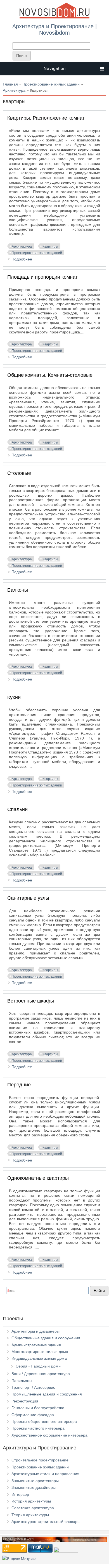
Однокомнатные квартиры (38, 1178)
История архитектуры (31, 1501)
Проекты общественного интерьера (44, 1421)
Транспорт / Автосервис (33, 1387)
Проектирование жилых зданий (51, 84)
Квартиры (50, 246)
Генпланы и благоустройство (37, 1408)
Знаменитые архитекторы (35, 1480)
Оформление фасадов (32, 1415)
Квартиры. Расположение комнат (46, 118)
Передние (19, 1084)
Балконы (17, 590)
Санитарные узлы (28, 898)
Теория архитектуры (30, 1515)
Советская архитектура (32, 1508)
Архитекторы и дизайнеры (35, 1331)
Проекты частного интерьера (38, 1428)
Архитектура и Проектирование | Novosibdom (54, 29)
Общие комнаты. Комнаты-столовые (50, 375)
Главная (10, 84)
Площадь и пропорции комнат (42, 277)
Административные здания (36, 1345)
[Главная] (54, 17)
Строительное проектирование (39, 1460)
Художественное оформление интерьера (49, 1435)
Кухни (14, 697)
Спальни (17, 809)
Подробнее (21, 259)
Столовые (19, 473)
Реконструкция (24, 1401)
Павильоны (21, 1380)
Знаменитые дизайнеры (33, 1487)
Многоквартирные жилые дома (39, 1351)
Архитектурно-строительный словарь (45, 1521)
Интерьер (20, 1494)
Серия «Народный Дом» (38, 1366)
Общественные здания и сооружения (45, 1338)
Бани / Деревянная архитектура (40, 1373)
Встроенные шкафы (30, 1001)
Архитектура (14, 90)
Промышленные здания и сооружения (46, 1394)
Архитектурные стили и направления (45, 1473)
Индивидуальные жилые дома (39, 1358)
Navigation (55, 68)
